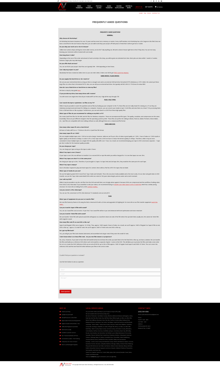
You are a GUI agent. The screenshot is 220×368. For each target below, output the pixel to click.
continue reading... (92, 187)
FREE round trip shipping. (121, 73)
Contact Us (93, 356)
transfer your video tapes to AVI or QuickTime (127, 184)
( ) (160, 7)
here (79, 90)
